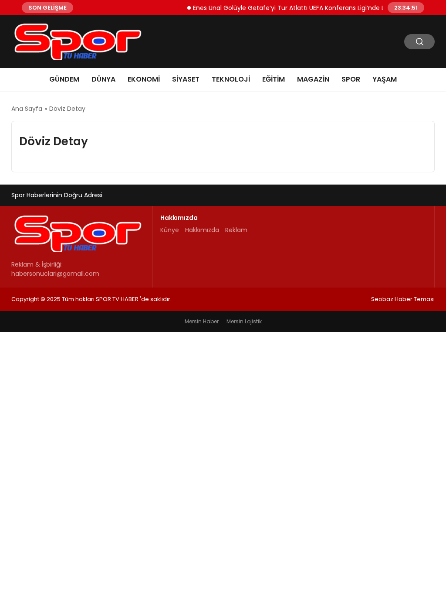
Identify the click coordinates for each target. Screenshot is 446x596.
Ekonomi (144, 79)
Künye (169, 230)
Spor (350, 79)
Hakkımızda (202, 230)
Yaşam (384, 79)
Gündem (64, 79)
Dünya (103, 79)
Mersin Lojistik (244, 321)
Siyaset (185, 79)
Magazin (313, 79)
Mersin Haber (202, 321)
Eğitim (273, 79)
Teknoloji (231, 79)
